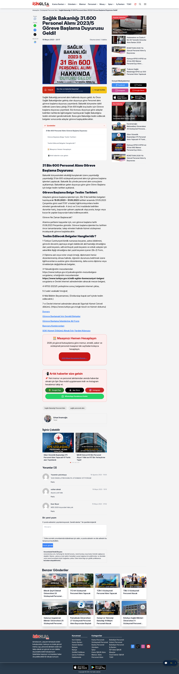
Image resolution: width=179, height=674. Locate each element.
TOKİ (129, 4)
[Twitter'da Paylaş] (35, 34)
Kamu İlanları (58, 4)
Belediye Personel (116, 640)
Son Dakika (76, 640)
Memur (82, 4)
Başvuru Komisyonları (53, 326)
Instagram (96, 390)
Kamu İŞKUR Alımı (99, 652)
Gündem (72, 4)
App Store (76, 390)
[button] (104, 443)
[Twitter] (138, 646)
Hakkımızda (76, 657)
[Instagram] (143, 646)
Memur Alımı (97, 655)
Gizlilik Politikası (78, 652)
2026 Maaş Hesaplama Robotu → (74, 358)
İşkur (110, 4)
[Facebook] (132, 646)
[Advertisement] (129, 176)
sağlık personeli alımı (77, 408)
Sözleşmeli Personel (100, 642)
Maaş (102, 4)
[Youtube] (148, 646)
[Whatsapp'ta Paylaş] (35, 26)
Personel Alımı (97, 657)
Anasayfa (36, 10)
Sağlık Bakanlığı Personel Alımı (55, 408)
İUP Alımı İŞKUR (115, 650)
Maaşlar (112, 652)
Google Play (56, 390)
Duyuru (46, 311)
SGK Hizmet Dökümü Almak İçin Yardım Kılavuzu (66, 330)
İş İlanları (120, 4)
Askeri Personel (115, 642)
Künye (74, 650)
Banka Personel (98, 645)
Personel (92, 4)
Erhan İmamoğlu (60, 417)
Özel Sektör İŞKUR (116, 655)
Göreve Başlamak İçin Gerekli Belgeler (61, 316)
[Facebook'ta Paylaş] (35, 30)
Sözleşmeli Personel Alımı (48, 10)
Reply (53, 482)
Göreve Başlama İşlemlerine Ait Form (60, 321)
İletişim (75, 647)
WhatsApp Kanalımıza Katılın (76, 396)
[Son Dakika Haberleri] (135, 4)
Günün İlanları (77, 645)
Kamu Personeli (98, 640)
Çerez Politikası (78, 655)
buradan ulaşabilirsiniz (52, 560)
